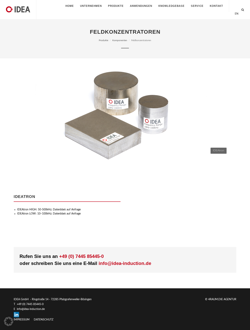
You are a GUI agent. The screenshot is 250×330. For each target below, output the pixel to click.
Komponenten (119, 40)
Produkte (116, 5)
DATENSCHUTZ (43, 319)
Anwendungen (141, 5)
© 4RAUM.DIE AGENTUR (220, 299)
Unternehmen (91, 5)
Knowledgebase (171, 5)
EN (236, 13)
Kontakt (216, 5)
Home (69, 5)
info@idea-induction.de (125, 263)
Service (197, 5)
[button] (8, 321)
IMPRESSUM (21, 319)
